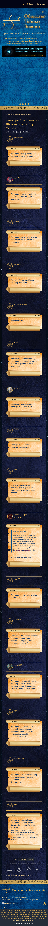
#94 (39, 721)
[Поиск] (24, 4)
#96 (39, 815)
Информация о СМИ (7, 907)
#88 (39, 440)
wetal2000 (18, 665)
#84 (39, 275)
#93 (39, 676)
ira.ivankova (18, 137)
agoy (15, 710)
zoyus (16, 343)
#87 (39, 399)
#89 (39, 480)
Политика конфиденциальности (23, 920)
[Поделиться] (35, 148)
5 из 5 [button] (31, 859)
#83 (39, 232)
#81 (39, 148)
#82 (39, 189)
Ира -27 (17, 579)
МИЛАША (17, 620)
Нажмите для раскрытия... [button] (25, 550)
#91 (39, 590)
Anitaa (16, 221)
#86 (39, 354)
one (15, 469)
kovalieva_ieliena (20, 305)
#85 (39, 315)
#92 (39, 630)
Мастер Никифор (13, 132)
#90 (39, 526)
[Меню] (4, 4)
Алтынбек (17, 264)
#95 (39, 769)
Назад (23, 859)
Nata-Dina (17, 178)
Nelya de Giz (18, 388)
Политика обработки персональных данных (20, 900)
